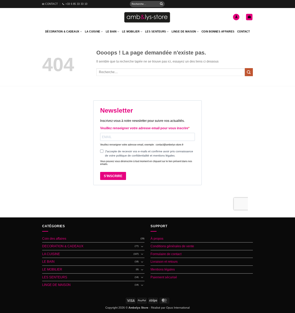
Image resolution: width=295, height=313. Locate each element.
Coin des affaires (54, 238)
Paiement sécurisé (164, 277)
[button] (236, 17)
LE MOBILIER (52, 269)
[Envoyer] (161, 4)
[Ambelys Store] (148, 17)
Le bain (111, 31)
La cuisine (92, 31)
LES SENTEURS (54, 277)
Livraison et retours (164, 261)
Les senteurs (155, 31)
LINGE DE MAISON (56, 285)
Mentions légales (163, 269)
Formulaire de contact (166, 254)
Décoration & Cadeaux (62, 31)
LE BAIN (48, 261)
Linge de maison (184, 31)
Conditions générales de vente (172, 246)
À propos (157, 238)
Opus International (178, 307)
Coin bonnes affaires (217, 31)
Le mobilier (131, 31)
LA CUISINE (51, 254)
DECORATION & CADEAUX (62, 246)
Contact (243, 31)
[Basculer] (142, 246)
